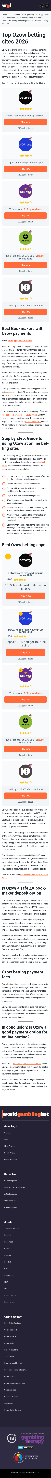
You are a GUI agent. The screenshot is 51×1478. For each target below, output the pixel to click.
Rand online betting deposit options (16, 21)
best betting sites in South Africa (27, 1063)
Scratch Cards (10, 1390)
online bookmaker (33, 421)
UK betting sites (10, 1181)
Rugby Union (9, 1302)
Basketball (8, 1242)
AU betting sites (10, 1194)
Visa (7, 395)
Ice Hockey (8, 1275)
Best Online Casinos (12, 1323)
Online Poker (9, 1376)
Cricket (7, 1248)
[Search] (41, 5)
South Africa (9, 1153)
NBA (6, 1282)
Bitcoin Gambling (11, 1350)
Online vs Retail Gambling (14, 1383)
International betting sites (14, 1187)
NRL (6, 1288)
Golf (6, 1268)
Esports (7, 1255)
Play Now (25, 122)
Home (4, 15)
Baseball (7, 1235)
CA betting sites (10, 1207)
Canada (7, 1133)
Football (7, 1262)
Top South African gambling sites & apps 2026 (30, 15)
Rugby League (10, 1295)
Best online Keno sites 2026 (16, 1370)
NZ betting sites (10, 1201)
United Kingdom (10, 1159)
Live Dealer (8, 1403)
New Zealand (9, 1146)
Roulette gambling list (13, 1363)
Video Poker (9, 1356)
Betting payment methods (20, 341)
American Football (11, 1228)
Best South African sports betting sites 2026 (24, 18)
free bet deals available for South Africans (20, 415)
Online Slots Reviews (12, 1410)
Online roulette (10, 1336)
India (6, 1139)
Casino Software (11, 1396)
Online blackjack (10, 1330)
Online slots (9, 1343)
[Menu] (47, 5)
